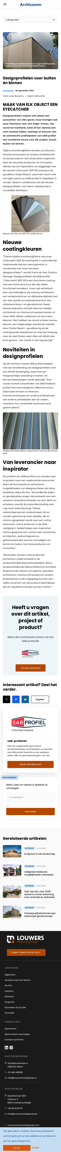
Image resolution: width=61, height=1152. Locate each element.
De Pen (8, 985)
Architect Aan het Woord (17, 980)
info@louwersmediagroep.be (22, 1114)
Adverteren (10, 1028)
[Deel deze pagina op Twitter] (6, 699)
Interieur (9, 991)
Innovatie (9, 1013)
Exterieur (8, 91)
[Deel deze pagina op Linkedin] (25, 699)
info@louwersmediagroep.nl (22, 1078)
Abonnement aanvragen (17, 1034)
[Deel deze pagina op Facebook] (16, 699)
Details (35, 1147)
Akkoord (16, 1148)
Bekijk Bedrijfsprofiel (30, 764)
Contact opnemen (14, 1039)
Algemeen (10, 974)
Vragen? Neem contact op (24, 952)
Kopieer (40, 699)
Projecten (10, 1002)
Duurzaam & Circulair (15, 1007)
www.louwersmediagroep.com (23, 1125)
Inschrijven (30, 811)
